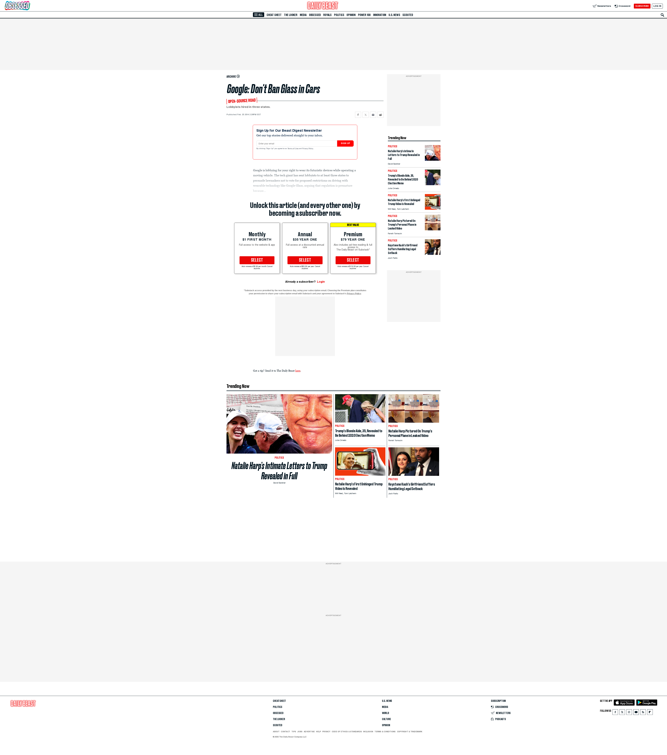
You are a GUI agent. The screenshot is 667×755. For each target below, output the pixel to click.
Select (257, 260)
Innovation (379, 15)
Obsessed (315, 15)
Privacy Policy (308, 149)
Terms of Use (293, 149)
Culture (386, 719)
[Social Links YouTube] (636, 712)
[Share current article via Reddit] (380, 115)
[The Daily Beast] (322, 6)
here (297, 370)
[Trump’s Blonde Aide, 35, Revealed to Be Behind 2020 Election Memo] (432, 184)
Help (318, 732)
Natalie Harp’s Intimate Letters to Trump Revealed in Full (279, 470)
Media (303, 15)
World (385, 713)
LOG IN (657, 6)
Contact (285, 732)
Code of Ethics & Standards (347, 732)
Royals (327, 15)
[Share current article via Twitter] (366, 115)
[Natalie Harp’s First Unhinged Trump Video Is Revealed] (432, 208)
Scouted (407, 15)
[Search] (662, 15)
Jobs (299, 732)
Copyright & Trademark (409, 732)
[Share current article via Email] (373, 115)
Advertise (309, 732)
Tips (293, 732)
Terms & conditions (385, 732)
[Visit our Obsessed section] (28, 6)
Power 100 (364, 15)
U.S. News (394, 15)
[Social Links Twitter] (622, 712)
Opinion (351, 15)
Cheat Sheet (274, 15)
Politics (339, 15)
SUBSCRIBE (642, 6)
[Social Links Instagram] (629, 712)
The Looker (290, 15)
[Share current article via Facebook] (358, 115)
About (276, 732)
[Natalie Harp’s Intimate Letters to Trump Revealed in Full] (432, 159)
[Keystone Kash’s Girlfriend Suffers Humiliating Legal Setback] (432, 253)
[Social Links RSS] (643, 712)
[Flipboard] (650, 712)
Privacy (326, 732)
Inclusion (368, 732)
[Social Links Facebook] (615, 712)
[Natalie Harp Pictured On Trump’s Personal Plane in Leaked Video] (432, 229)
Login (321, 281)
